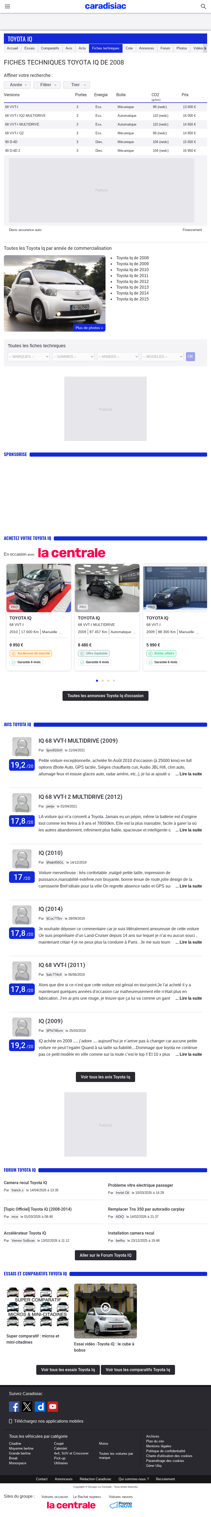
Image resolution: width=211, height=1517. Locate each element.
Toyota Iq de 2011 (132, 275)
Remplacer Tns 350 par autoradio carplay (146, 1209)
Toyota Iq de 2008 (132, 258)
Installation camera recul (131, 1233)
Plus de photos (89, 328)
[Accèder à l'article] (37, 1307)
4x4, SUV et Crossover (71, 1453)
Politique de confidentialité (165, 1451)
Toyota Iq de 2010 (132, 270)
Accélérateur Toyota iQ (25, 1233)
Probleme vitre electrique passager (140, 1185)
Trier (75, 85)
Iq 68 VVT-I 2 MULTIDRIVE (80, 797)
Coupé (59, 1443)
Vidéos (199, 48)
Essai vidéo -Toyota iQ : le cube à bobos (104, 1347)
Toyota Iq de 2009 (132, 264)
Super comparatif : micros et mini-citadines (32, 1339)
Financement (192, 230)
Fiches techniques (105, 48)
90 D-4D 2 (12, 151)
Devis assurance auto (25, 230)
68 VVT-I (11, 107)
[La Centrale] (71, 1510)
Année (16, 85)
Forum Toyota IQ (20, 1170)
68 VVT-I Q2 (14, 133)
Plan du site (155, 1441)
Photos (182, 48)
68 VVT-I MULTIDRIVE (22, 124)
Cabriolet (60, 1448)
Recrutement (165, 1479)
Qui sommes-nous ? (134, 1479)
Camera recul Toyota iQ (25, 1182)
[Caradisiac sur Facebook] (15, 1407)
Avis (69, 48)
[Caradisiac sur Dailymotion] (40, 1407)
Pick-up (59, 1458)
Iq (51, 853)
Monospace (17, 1463)
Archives (152, 1436)
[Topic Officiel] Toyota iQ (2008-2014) (38, 1209)
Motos (103, 1443)
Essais (29, 48)
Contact (42, 1479)
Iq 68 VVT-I (62, 965)
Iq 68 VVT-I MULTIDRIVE (78, 741)
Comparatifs (50, 48)
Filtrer (45, 85)
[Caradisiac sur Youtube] (53, 1407)
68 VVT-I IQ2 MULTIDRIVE (25, 116)
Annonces (146, 48)
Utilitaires (61, 1463)
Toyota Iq (20, 38)
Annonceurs (64, 1479)
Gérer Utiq (153, 1466)
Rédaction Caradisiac (95, 1479)
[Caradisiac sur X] (27, 1407)
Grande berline (20, 1453)
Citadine (15, 1443)
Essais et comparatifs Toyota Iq (35, 1273)
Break (13, 1458)
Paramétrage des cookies (165, 1461)
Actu (82, 48)
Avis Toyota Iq (17, 724)
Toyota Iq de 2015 (132, 299)
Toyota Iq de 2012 (132, 281)
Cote (129, 48)
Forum (165, 48)
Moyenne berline (21, 1448)
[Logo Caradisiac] (105, 10)
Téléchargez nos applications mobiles (48, 1421)
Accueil (12, 48)
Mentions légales (158, 1446)
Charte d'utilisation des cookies (169, 1456)
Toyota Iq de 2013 (132, 287)
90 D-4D (11, 142)
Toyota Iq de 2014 (132, 293)
